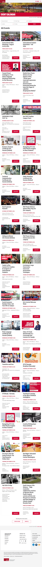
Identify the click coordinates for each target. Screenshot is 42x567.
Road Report (34, 538)
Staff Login (39, 17)
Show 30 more (17, 521)
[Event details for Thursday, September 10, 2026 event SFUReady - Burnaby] (10, 396)
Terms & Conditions (6, 556)
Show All (27, 521)
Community (7, 540)
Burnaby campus (23, 535)
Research (6, 542)
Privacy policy (12, 556)
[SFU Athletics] (33, 545)
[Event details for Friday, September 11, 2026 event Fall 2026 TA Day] (10, 495)
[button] (21, 21)
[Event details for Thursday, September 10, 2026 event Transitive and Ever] (10, 367)
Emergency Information (36, 542)
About (6, 543)
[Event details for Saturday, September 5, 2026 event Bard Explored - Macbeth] (10, 209)
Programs (6, 538)
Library (33, 540)
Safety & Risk (34, 533)
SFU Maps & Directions (36, 535)
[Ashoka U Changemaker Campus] (39, 545)
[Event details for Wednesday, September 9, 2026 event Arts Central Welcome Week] (31, 305)
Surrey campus (22, 537)
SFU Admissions (35, 537)
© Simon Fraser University (18, 556)
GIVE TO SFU (23, 542)
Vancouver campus (23, 539)
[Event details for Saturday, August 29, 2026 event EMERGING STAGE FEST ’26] (10, 119)
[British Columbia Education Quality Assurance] (36, 545)
